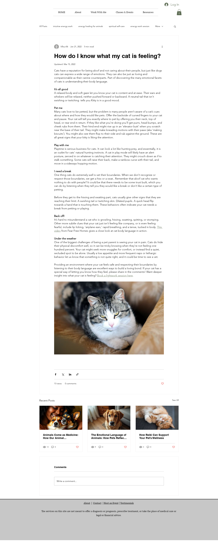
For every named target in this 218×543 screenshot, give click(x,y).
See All (175, 400)
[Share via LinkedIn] (70, 374)
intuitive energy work (63, 26)
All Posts (43, 26)
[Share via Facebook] (55, 374)
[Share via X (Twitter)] (62, 374)
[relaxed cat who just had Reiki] (157, 418)
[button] (78, 12)
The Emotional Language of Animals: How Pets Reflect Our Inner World (108, 436)
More (157, 26)
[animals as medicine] (60, 418)
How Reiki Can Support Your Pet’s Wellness (154, 436)
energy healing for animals (90, 26)
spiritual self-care (117, 26)
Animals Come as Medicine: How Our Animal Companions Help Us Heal (60, 436)
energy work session (140, 26)
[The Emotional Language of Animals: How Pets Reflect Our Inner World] (109, 418)
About (87, 503)
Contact (97, 503)
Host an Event (111, 503)
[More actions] (162, 46)
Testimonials (127, 503)
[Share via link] (77, 374)
